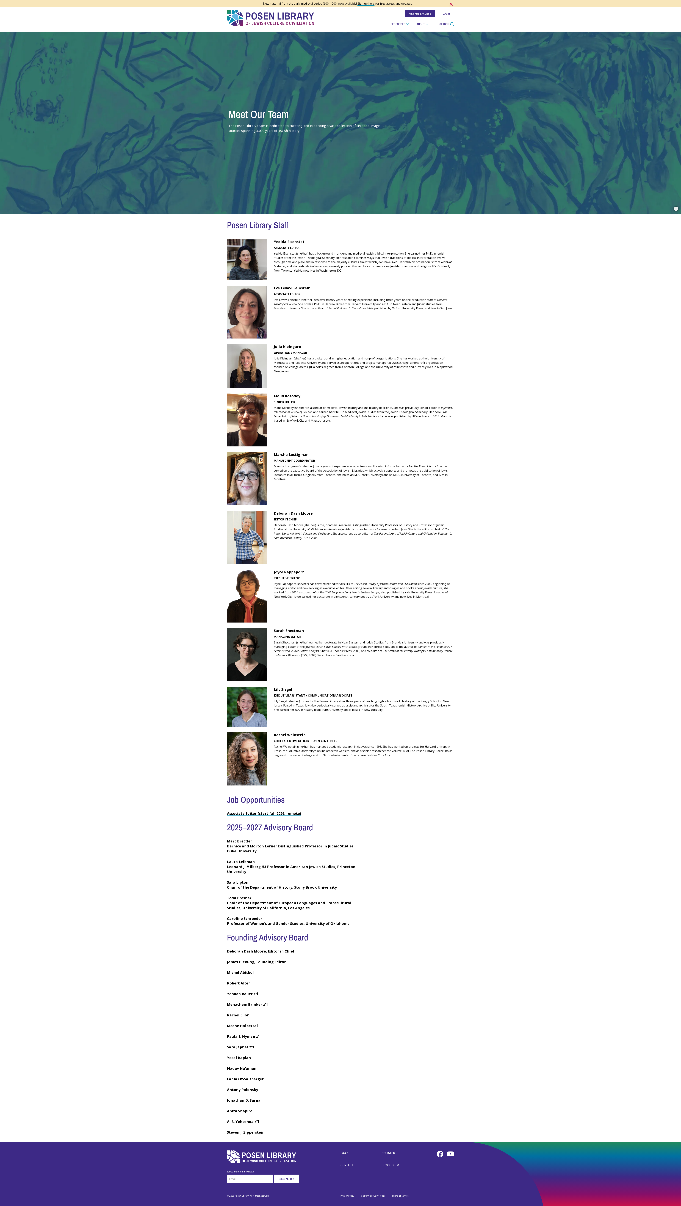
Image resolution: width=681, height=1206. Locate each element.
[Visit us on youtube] (450, 1154)
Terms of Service (400, 1195)
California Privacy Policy (373, 1195)
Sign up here (366, 4)
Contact (346, 1165)
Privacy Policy (347, 1195)
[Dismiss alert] (451, 4)
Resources (398, 24)
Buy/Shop (389, 1165)
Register (388, 1153)
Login (344, 1153)
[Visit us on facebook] (440, 1154)
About (421, 24)
